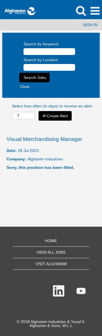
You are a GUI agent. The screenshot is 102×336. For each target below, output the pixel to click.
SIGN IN (90, 25)
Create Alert (57, 116)
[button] (95, 11)
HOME (51, 240)
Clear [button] (25, 86)
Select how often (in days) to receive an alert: (52, 106)
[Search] (81, 10)
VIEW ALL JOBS (51, 252)
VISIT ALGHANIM (51, 264)
